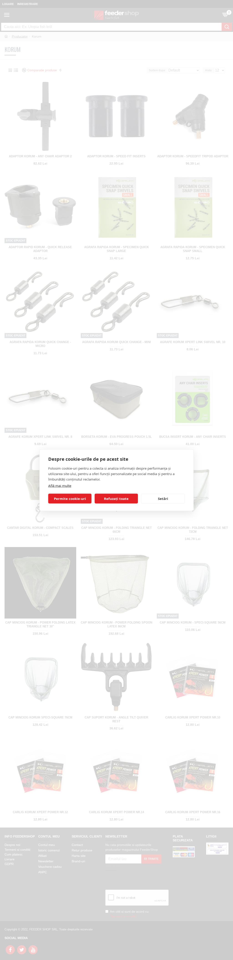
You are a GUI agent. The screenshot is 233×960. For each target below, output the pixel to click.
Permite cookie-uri (70, 498)
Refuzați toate (116, 498)
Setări (163, 498)
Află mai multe (59, 485)
